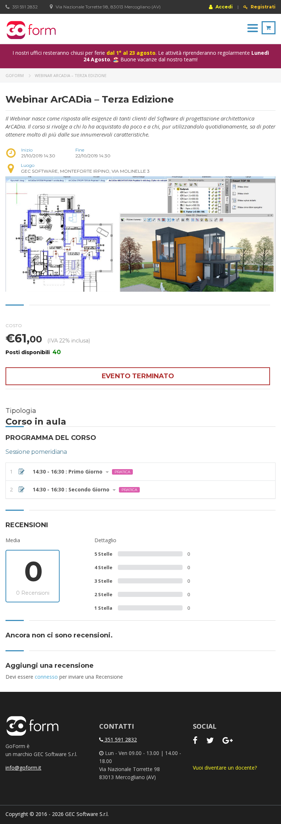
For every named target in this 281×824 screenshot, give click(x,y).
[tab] (140, 471)
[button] (140, 471)
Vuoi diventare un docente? (225, 767)
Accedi (223, 6)
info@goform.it (23, 767)
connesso (46, 676)
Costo (13, 325)
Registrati (263, 7)
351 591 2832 (120, 739)
